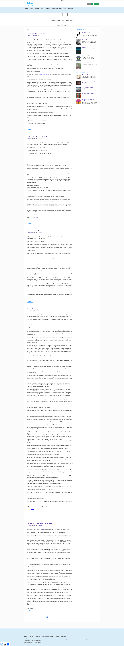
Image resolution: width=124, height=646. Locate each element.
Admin (34, 35)
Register (96, 4)
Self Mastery (70, 8)
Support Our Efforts (45, 636)
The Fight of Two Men (86, 32)
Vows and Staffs (85, 63)
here (61, 421)
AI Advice (65, 10)
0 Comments (39, 35)
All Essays (57, 636)
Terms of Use (37, 636)
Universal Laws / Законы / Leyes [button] (58, 8)
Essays (36, 8)
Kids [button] (46, 10)
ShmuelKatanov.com (29, 642)
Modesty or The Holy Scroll (87, 74)
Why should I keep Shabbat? (88, 87)
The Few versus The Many (34, 231)
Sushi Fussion (59, 22)
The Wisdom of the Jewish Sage (88, 93)
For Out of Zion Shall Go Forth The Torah (38, 137)
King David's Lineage (32, 309)
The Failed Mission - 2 (86, 39)
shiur (66, 639)
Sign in (89, 4)
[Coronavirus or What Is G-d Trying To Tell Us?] (79, 83)
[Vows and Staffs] (79, 65)
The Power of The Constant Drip (36, 34)
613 (60, 10)
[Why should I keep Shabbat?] (79, 89)
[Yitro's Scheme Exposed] (79, 58)
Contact (29, 632)
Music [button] (42, 8)
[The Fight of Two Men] (79, 35)
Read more (30, 129)
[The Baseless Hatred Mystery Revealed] (79, 101)
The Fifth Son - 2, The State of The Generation (39, 523)
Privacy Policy (31, 636)
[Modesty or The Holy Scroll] (79, 76)
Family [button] (47, 8)
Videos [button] (31, 8)
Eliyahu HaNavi (85, 47)
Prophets (41, 10)
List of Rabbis (63, 636)
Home (26, 8)
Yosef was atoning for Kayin (43, 74)
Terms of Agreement (36, 632)
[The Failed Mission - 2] (79, 42)
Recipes (36, 10)
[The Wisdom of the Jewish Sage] (79, 95)
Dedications (52, 636)
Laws (31, 10)
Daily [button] (51, 10)
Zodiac (26, 10)
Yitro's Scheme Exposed (87, 55)
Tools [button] (56, 10)
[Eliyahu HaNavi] (79, 50)
